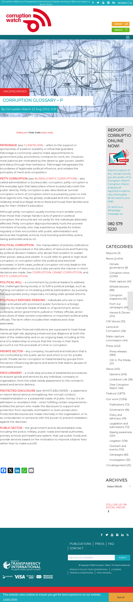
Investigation (117, 459)
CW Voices (113, 321)
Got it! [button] (121, 597)
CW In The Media (119, 360)
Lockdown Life (118, 379)
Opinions (114, 374)
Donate (118, 30)
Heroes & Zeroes (119, 312)
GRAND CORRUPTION (67, 272)
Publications (116, 404)
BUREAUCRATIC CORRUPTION (55, 178)
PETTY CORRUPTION (14, 276)
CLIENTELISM (33, 145)
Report (118, 24)
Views (109, 369)
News (109, 258)
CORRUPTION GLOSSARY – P (33, 100)
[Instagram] (108, 2)
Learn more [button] (10, 599)
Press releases (118, 351)
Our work (112, 399)
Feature (111, 393)
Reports (111, 253)
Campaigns (116, 454)
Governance (116, 409)
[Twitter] (98, 2)
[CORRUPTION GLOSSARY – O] (2, 301)
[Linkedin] (113, 2)
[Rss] (92, 7)
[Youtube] (103, 2)
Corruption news (119, 272)
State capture (117, 281)
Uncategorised (116, 465)
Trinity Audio (34, 132)
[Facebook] (92, 2)
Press (109, 346)
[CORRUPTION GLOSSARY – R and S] (130, 301)
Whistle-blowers (119, 286)
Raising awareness (120, 432)
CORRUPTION (41, 272)
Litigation (115, 440)
